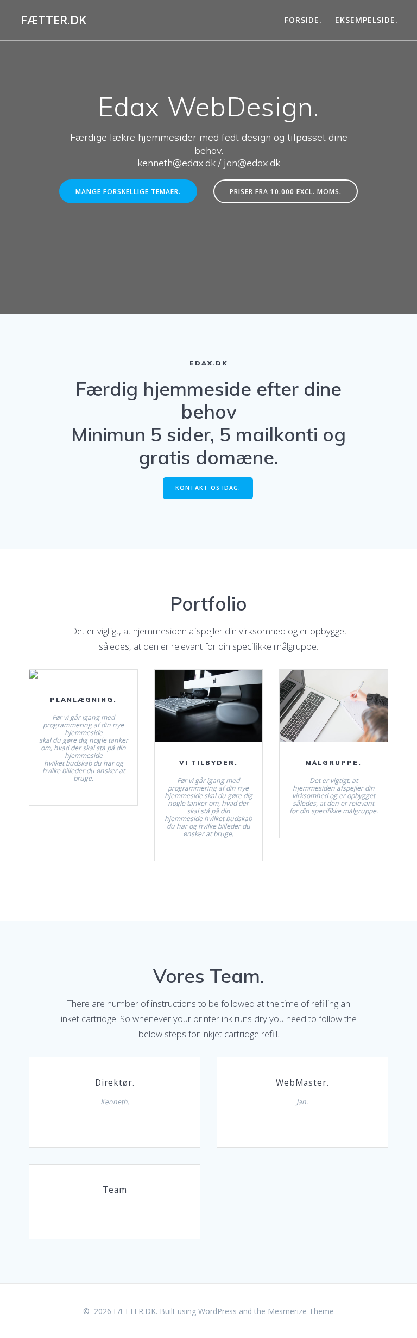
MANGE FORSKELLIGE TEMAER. (128, 191)
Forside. (303, 20)
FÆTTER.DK (53, 20)
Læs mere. (82, 678)
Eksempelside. (366, 20)
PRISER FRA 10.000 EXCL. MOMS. (286, 191)
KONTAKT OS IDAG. (208, 487)
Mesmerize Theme (301, 1311)
